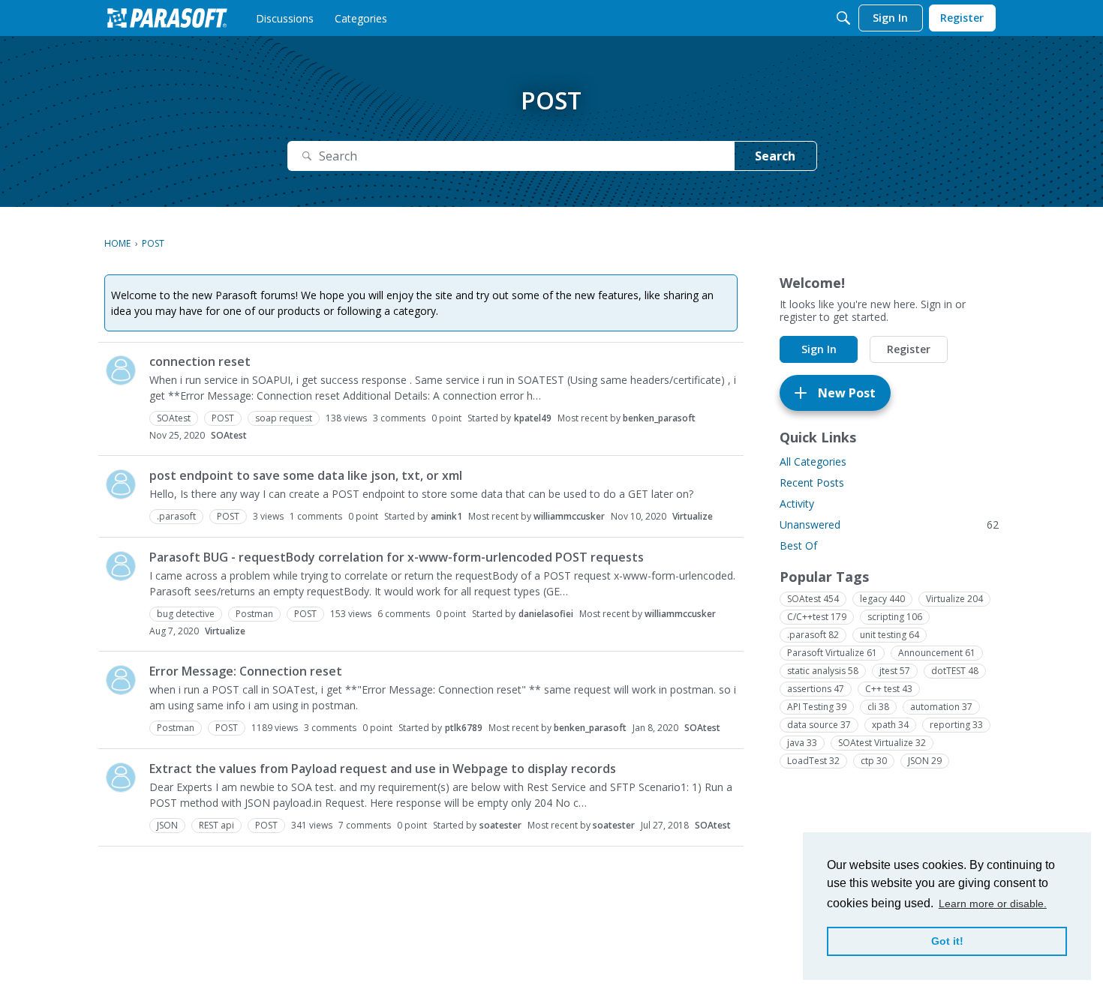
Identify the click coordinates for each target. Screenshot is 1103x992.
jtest (894, 670)
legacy (882, 598)
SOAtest (229, 435)
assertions (815, 688)
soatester (500, 825)
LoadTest (813, 760)
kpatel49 (533, 418)
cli (878, 706)
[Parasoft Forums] (167, 18)
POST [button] (223, 418)
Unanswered (889, 524)
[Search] (843, 17)
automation (941, 706)
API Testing (816, 706)
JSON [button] (167, 825)
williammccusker (569, 516)
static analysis (822, 670)
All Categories (813, 461)
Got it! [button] (947, 941)
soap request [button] (283, 418)
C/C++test (816, 616)
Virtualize (692, 516)
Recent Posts (812, 482)
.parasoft (813, 634)
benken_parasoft (659, 418)
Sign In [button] (819, 349)
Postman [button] (254, 613)
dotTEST (954, 670)
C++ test (888, 688)
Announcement (936, 652)
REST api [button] (216, 825)
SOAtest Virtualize (882, 742)
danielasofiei (545, 613)
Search (775, 156)
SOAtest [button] (174, 418)
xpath (890, 724)
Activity (797, 503)
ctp (874, 760)
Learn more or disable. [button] (993, 904)
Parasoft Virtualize (832, 652)
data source (819, 724)
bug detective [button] (186, 613)
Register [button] (908, 349)
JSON (925, 760)
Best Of (798, 545)
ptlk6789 (463, 727)
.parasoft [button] (176, 516)
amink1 (446, 516)
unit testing (889, 634)
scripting (894, 616)
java (802, 742)
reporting (956, 724)
